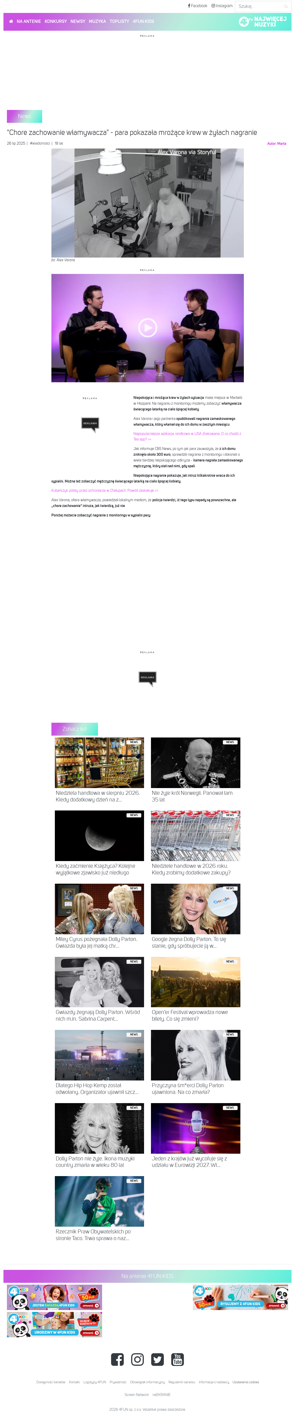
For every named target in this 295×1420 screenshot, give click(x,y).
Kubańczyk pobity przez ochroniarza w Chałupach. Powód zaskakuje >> (104, 491)
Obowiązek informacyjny (147, 1382)
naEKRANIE (162, 1395)
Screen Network (137, 1395)
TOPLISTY (119, 21)
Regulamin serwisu (181, 1382)
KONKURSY (56, 21)
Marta (281, 144)
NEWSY (78, 21)
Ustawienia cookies (246, 1382)
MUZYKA (97, 21)
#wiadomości (40, 144)
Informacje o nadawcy (214, 1382)
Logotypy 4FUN (94, 1382)
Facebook (198, 6)
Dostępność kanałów (50, 1382)
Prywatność (118, 1382)
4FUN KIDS (143, 21)
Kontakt (74, 1382)
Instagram (224, 6)
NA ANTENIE (29, 21)
